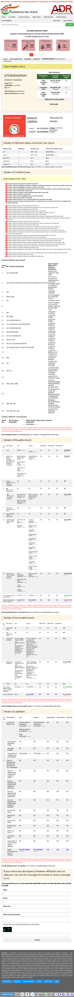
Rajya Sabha (36, 17)
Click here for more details (54, 99)
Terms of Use (48, 981)
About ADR (56, 20)
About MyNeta (67, 20)
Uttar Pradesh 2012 (16, 59)
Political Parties (48, 17)
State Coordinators (29, 981)
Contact (39, 981)
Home (3, 17)
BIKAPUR (36, 59)
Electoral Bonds (61, 17)
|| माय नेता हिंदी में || (7, 20)
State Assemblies (23, 17)
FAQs (56, 981)
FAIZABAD (27, 59)
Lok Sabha (12, 17)
